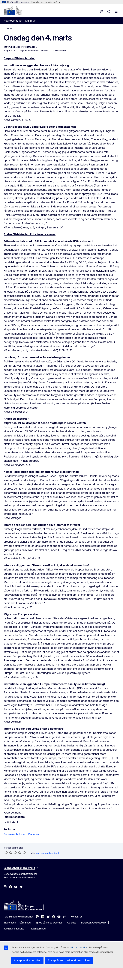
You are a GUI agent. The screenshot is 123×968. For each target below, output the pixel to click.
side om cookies (78, 947)
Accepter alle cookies (27, 960)
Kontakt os (76, 916)
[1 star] (6, 852)
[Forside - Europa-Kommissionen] (13, 10)
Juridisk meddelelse (14, 928)
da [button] (101, 11)
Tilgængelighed (37, 928)
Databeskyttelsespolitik (93, 922)
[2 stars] (8, 852)
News (9, 28)
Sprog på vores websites (49, 922)
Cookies (71, 922)
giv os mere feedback (47, 853)
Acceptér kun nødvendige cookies (69, 960)
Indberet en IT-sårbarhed (17, 922)
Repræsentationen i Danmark (21, 834)
